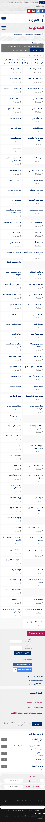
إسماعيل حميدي (36, 232)
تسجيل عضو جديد (36, 680)
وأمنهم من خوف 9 (35, 707)
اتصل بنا (14, 810)
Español (35, 2)
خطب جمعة (36, 50)
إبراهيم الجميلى (14, 118)
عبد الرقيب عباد (14, 232)
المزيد (37, 724)
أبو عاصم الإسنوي (36, 294)
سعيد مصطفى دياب (12, 560)
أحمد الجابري (38, 314)
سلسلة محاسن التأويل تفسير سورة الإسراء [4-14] (28, 746)
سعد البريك (16, 69)
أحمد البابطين (15, 376)
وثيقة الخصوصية (34, 810)
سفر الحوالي (41, 742)
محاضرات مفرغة (14, 46)
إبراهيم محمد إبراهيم (34, 609)
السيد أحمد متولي (36, 210)
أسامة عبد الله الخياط (34, 396)
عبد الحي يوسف (36, 190)
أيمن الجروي (16, 527)
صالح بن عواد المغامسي (37, 748)
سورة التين (40, 753)
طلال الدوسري (15, 128)
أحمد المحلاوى (15, 508)
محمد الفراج (38, 356)
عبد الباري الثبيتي (36, 376)
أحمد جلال (39, 570)
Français (18, 2)
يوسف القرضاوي (14, 108)
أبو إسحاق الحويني (13, 517)
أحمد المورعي (15, 170)
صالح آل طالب (15, 396)
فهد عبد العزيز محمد (34, 622)
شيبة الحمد (38, 498)
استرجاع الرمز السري (35, 676)
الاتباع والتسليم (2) (37, 739)
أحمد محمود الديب (13, 416)
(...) (42, 768)
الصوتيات (37, 28)
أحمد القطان (38, 128)
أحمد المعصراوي (39, 755)
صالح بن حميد (15, 98)
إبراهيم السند (15, 498)
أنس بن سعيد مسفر (35, 527)
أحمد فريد (17, 148)
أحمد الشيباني (15, 366)
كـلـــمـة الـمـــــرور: (29, 647)
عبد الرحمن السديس (35, 88)
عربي (42, 2)
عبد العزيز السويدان (35, 200)
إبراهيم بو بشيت (14, 252)
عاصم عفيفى (37, 599)
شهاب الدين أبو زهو (13, 284)
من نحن (7, 810)
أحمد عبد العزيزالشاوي (12, 222)
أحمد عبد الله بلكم (13, 436)
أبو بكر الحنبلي (15, 386)
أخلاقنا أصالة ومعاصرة (34, 702)
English (10, 2)
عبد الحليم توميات (13, 570)
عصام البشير (38, 242)
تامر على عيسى (14, 446)
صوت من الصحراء (38, 766)
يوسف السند (38, 180)
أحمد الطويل (16, 465)
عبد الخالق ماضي (36, 334)
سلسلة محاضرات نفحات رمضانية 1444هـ (26, 713)
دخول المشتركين (22, 653)
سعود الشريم (15, 138)
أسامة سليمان (15, 356)
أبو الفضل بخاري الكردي (34, 366)
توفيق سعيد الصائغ (35, 284)
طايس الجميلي (14, 180)
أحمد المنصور (38, 324)
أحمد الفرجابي (15, 304)
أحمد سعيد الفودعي (12, 88)
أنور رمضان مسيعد (13, 426)
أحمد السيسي (37, 108)
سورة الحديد (40, 759)
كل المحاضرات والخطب (32, 46)
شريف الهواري (15, 550)
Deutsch (27, 2)
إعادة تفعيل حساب (36, 684)
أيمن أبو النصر (38, 158)
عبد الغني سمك (14, 455)
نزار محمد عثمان (14, 190)
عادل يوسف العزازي (13, 262)
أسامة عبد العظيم (35, 304)
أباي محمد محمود (14, 580)
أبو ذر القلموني (37, 118)
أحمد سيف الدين (14, 475)
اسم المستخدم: (28, 640)
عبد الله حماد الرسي (35, 79)
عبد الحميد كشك (36, 69)
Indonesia (40, 6)
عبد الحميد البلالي (36, 170)
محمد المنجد (15, 79)
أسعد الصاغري (37, 386)
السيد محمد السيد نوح (12, 294)
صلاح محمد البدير (14, 406)
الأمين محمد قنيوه (39, 762)
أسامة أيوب (16, 334)
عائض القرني (38, 98)
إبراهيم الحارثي (37, 222)
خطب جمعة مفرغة (20, 50)
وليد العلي (16, 599)
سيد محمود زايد (14, 314)
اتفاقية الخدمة (23, 810)
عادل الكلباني (15, 242)
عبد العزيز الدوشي (13, 589)
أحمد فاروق (16, 200)
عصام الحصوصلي (36, 465)
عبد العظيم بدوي (13, 324)
